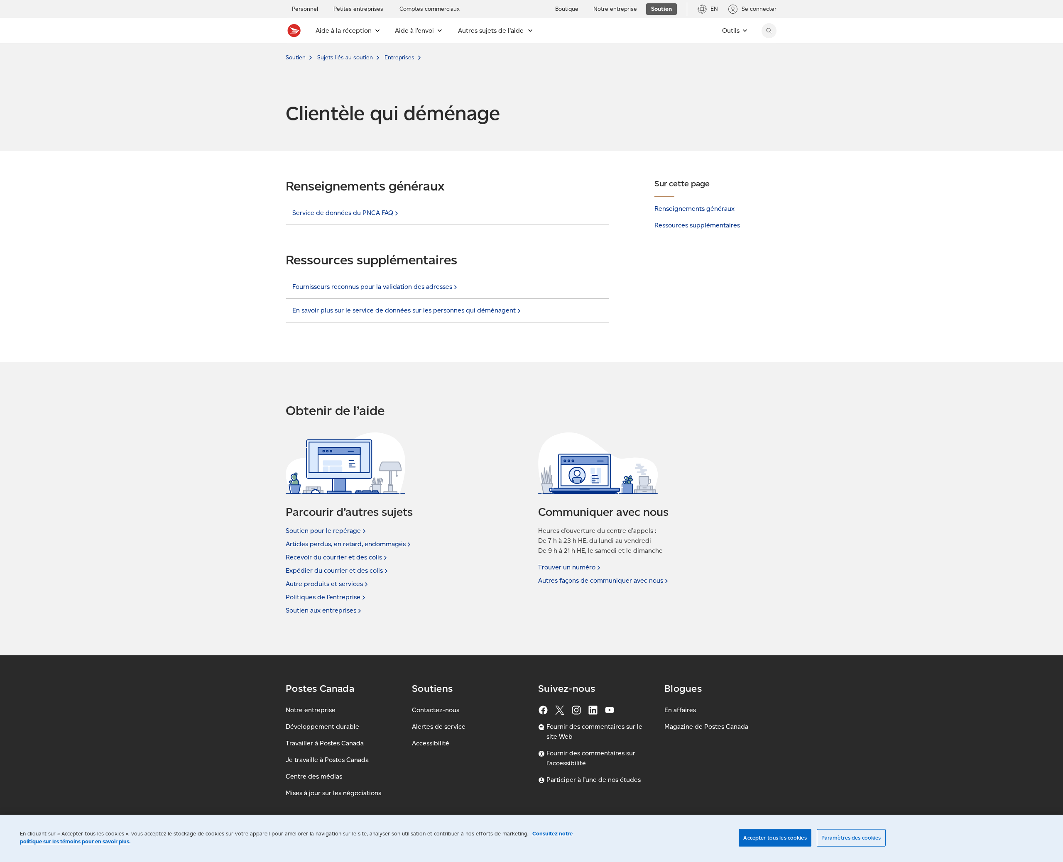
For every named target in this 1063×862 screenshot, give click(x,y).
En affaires (680, 710)
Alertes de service (438, 726)
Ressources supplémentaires (697, 225)
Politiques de (323, 597)
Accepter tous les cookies (774, 838)
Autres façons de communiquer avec (600, 580)
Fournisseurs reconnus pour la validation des (372, 287)
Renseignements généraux (694, 208)
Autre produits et (324, 584)
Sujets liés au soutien (345, 57)
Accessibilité (430, 743)
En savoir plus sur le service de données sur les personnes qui (404, 310)
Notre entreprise (311, 710)
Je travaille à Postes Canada (327, 760)
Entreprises (399, 57)
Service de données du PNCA (342, 213)
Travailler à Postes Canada (325, 743)
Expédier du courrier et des (334, 570)
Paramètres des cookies (851, 838)
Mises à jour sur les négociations (333, 793)
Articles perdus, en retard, (346, 544)
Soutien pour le (323, 531)
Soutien (296, 57)
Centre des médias (314, 776)
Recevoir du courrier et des (334, 557)
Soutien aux (321, 610)
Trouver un (566, 567)
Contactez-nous (435, 710)
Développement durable (322, 726)
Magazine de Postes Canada (706, 726)
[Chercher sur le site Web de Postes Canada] (769, 30)
